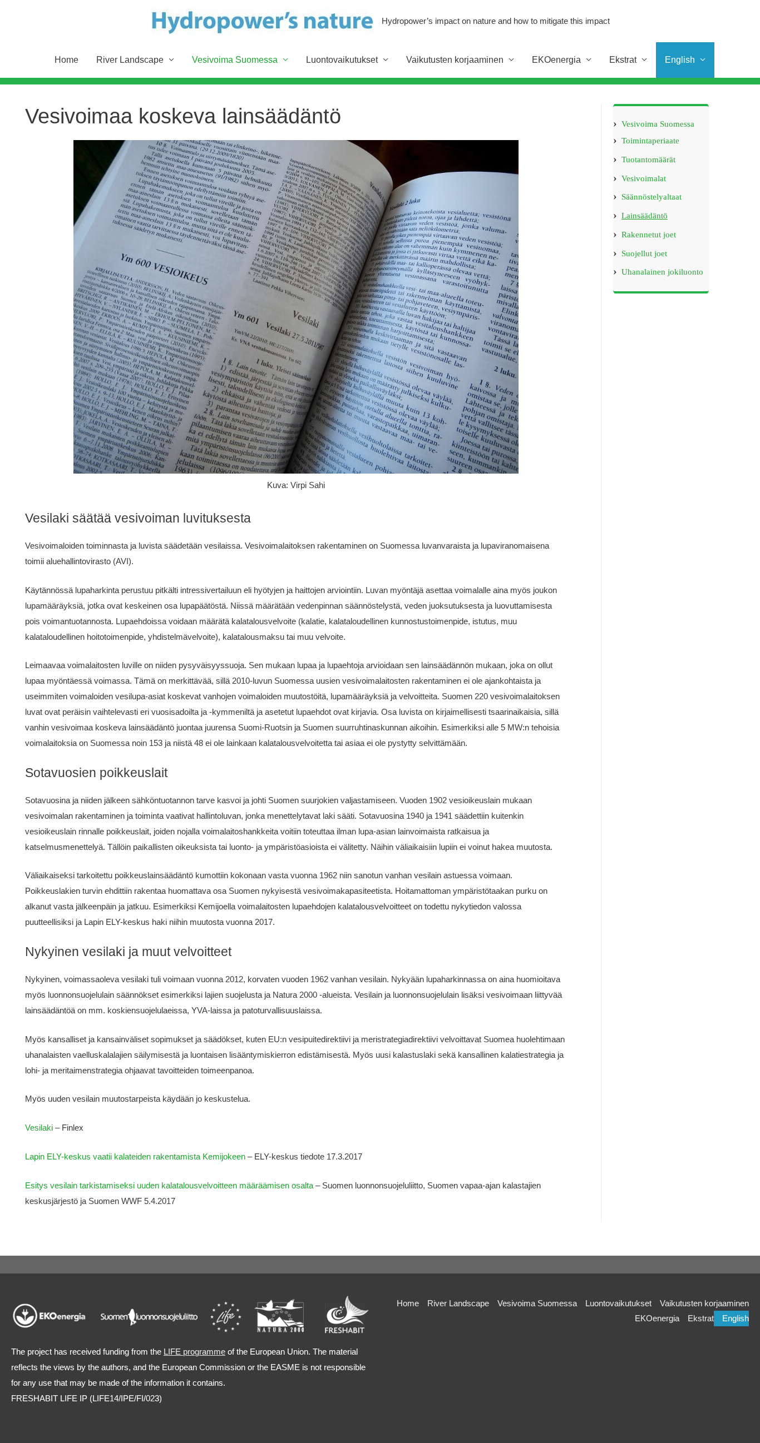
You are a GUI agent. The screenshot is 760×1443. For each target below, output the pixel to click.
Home (408, 1303)
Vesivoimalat (643, 177)
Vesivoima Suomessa (657, 124)
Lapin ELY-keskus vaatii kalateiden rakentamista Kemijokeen (135, 1156)
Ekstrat (701, 1318)
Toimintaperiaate (650, 140)
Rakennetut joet (648, 234)
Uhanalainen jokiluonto (662, 271)
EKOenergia (657, 1318)
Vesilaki (39, 1127)
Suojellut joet (644, 252)
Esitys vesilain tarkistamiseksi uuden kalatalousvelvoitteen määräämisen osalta (170, 1185)
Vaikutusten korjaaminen (704, 1303)
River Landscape (458, 1303)
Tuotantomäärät (648, 159)
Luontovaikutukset (618, 1303)
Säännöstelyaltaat (651, 196)
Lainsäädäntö (644, 215)
